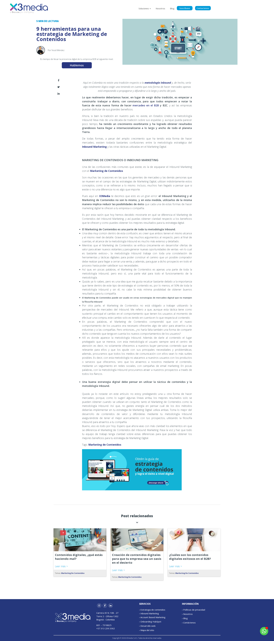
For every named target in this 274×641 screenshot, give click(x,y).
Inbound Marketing (94, 146)
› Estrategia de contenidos (152, 609)
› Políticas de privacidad (193, 609)
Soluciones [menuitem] (144, 8)
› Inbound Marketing (149, 613)
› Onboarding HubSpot (150, 621)
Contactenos (203, 8)
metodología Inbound (158, 82)
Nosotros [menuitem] (160, 8)
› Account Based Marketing (152, 617)
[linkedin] (58, 94)
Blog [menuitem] (172, 8)
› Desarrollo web (147, 625)
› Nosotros (187, 614)
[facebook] (58, 80)
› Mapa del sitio (146, 630)
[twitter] (58, 87)
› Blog (185, 618)
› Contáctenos (189, 622)
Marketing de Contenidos (106, 171)
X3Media (104, 196)
